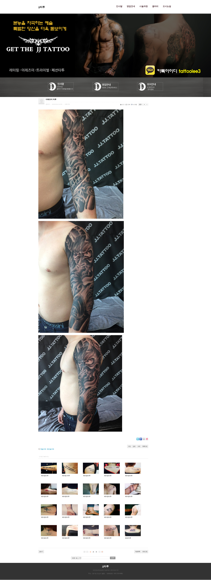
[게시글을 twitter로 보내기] (138, 439)
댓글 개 (43, 449)
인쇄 (128, 104)
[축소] (147, 104)
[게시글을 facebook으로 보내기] (140, 439)
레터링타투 (44, 476)
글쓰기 (41, 551)
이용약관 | (107, 570)
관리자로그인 (114, 570)
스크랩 (135, 104)
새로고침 (144, 551)
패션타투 (128, 538)
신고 (123, 104)
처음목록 (137, 551)
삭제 (139, 446)
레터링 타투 (66, 476)
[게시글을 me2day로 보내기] (143, 439)
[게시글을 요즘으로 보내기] (147, 439)
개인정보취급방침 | (98, 570)
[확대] (144, 104)
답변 (134, 446)
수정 (129, 446)
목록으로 (144, 446)
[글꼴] (140, 104)
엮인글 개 (50, 449)
